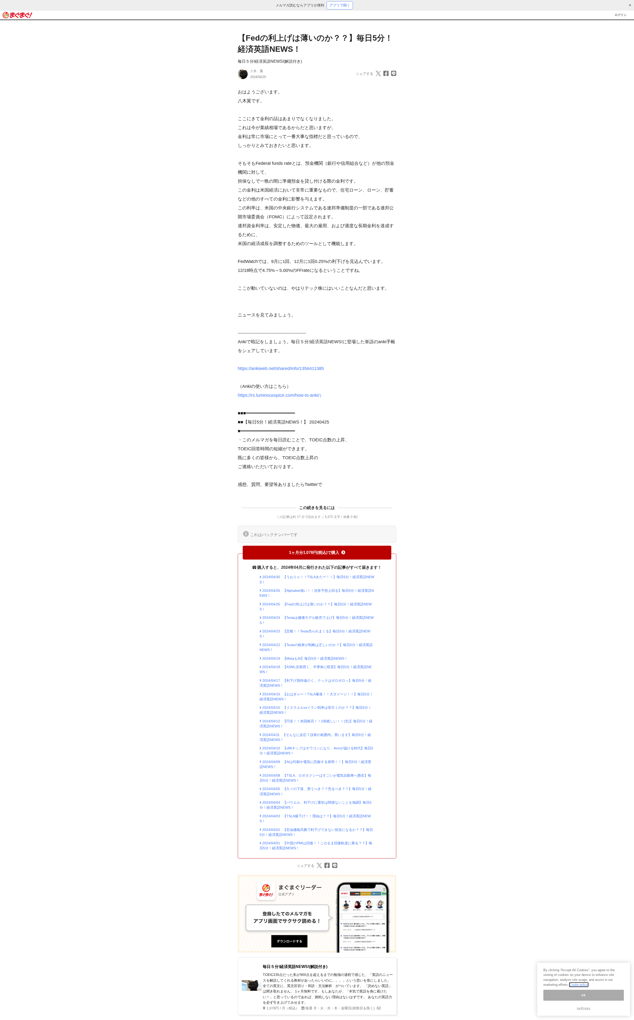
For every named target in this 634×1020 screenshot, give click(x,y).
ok (583, 995)
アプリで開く (339, 5)
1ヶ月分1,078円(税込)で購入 (314, 552)
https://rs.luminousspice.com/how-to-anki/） (281, 395)
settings (583, 1008)
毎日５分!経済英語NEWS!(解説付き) (270, 61)
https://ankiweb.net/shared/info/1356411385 (281, 368)
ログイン (621, 15)
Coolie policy (579, 985)
